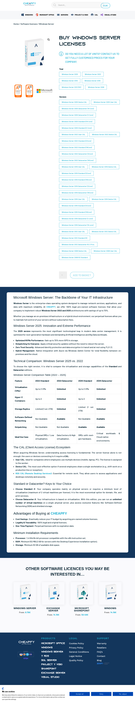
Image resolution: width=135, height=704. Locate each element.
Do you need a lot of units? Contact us (90, 53)
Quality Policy (76, 660)
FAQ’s (100, 652)
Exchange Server (53, 673)
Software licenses (29, 24)
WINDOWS (29, 15)
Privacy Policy (76, 647)
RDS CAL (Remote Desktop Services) (34, 473)
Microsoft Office (47, 15)
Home (16, 24)
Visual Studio (110, 15)
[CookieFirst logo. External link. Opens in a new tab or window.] (3, 688)
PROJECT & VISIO (81, 15)
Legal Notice (75, 656)
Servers (64, 15)
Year (61, 69)
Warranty (101, 643)
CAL (96, 15)
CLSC (105, 5)
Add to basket (82, 275)
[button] (48, 39)
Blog (99, 660)
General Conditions (79, 652)
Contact (101, 656)
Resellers (101, 647)
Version (62, 96)
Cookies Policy (76, 643)
